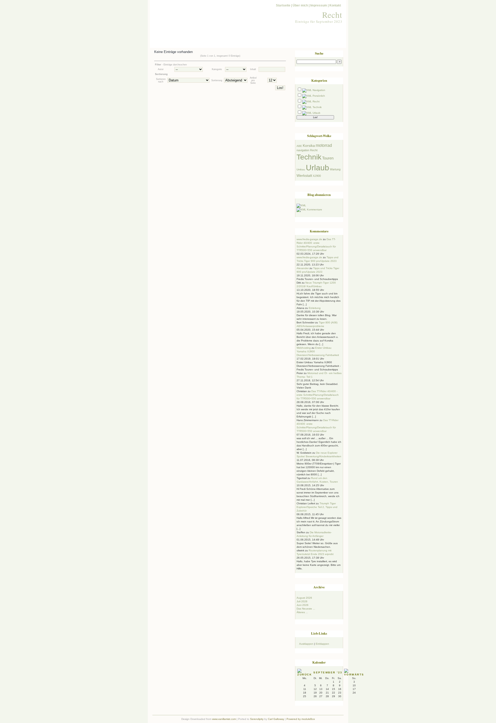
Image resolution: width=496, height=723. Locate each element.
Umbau (301, 169)
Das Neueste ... (306, 608)
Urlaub (316, 112)
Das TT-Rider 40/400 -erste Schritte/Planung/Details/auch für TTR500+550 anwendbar (318, 395)
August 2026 (304, 597)
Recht (332, 14)
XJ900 (317, 175)
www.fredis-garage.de (309, 239)
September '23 (328, 672)
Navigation (319, 90)
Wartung (335, 169)
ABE (299, 145)
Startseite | (284, 5)
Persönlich (319, 95)
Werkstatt (304, 175)
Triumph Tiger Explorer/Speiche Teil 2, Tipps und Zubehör (317, 507)
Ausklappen (306, 643)
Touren (328, 158)
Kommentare (314, 209)
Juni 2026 (302, 605)
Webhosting (304, 347)
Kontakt (335, 5)
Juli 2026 (302, 601)
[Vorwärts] (355, 674)
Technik (317, 107)
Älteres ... (302, 612)
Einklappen (322, 643)
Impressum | (319, 5)
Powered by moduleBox (300, 719)
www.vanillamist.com (224, 719)
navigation (303, 150)
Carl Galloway (276, 719)
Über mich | (301, 5)
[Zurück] (305, 674)
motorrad (324, 145)
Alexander (303, 268)
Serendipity (257, 719)
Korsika (309, 145)
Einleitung (315, 308)
